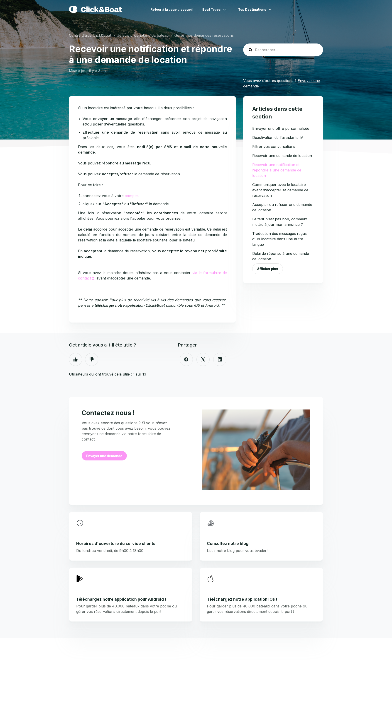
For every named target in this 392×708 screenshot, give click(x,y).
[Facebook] (186, 359)
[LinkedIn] (219, 359)
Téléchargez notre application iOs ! (242, 599)
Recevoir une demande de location (282, 155)
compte (131, 195)
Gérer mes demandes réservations (204, 35)
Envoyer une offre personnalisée (280, 128)
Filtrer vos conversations (273, 146)
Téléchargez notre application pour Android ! (121, 599)
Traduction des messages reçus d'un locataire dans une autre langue (279, 239)
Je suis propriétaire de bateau (143, 35)
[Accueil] (95, 9)
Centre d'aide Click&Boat (90, 35)
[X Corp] (203, 359)
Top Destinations (252, 9)
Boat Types (211, 9)
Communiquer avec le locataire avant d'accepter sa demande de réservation (280, 190)
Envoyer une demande (104, 456)
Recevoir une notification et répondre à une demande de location (276, 170)
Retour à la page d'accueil (171, 9)
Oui (75, 359)
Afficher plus (267, 269)
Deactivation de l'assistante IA (278, 137)
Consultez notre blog (228, 543)
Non (91, 359)
